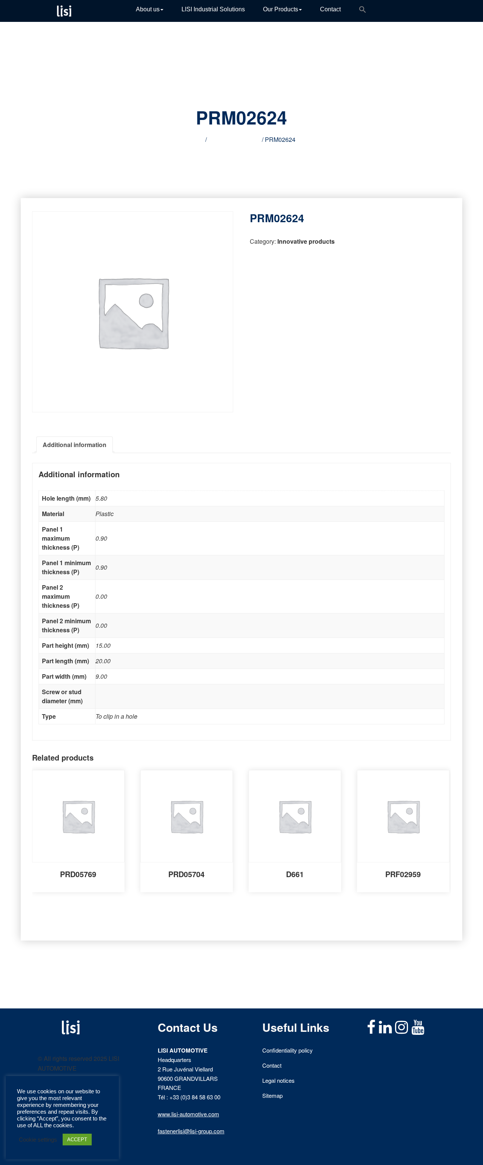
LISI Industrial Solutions (213, 9)
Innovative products (234, 139)
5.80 (101, 498)
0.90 (101, 538)
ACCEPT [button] (77, 1139)
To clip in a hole (116, 716)
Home (196, 139)
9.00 (101, 676)
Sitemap (272, 1095)
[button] (362, 11)
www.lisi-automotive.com (188, 1114)
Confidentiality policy (287, 1050)
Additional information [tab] (74, 444)
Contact (330, 9)
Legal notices (278, 1080)
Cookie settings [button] (38, 1140)
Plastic (104, 513)
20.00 (103, 660)
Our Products (280, 9)
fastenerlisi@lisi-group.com (191, 1131)
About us (148, 9)
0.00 (101, 596)
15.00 (103, 645)
